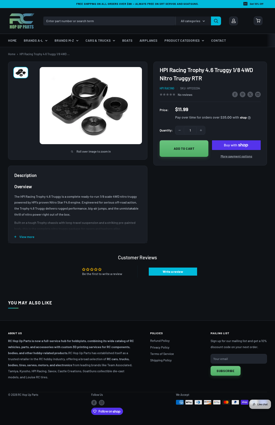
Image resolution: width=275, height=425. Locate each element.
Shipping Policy (161, 360)
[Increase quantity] (201, 130)
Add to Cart (184, 148)
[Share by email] (258, 94)
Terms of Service (162, 354)
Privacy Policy (160, 347)
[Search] (216, 20)
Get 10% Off (256, 3)
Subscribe (226, 371)
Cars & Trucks (98, 40)
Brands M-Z (64, 40)
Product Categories (182, 40)
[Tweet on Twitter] (250, 94)
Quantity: (166, 130)
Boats (127, 40)
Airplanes (148, 40)
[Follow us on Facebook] (94, 402)
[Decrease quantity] (179, 130)
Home (12, 40)
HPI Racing (167, 88)
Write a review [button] (173, 271)
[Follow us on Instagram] (101, 402)
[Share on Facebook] (235, 94)
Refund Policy (160, 340)
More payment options (236, 156)
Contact (218, 40)
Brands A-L (33, 40)
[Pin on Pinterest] (242, 94)
